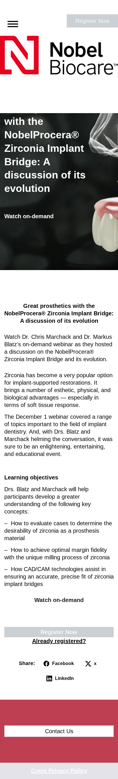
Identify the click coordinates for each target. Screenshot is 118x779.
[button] (10, 23)
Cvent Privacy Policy (59, 771)
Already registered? (59, 641)
